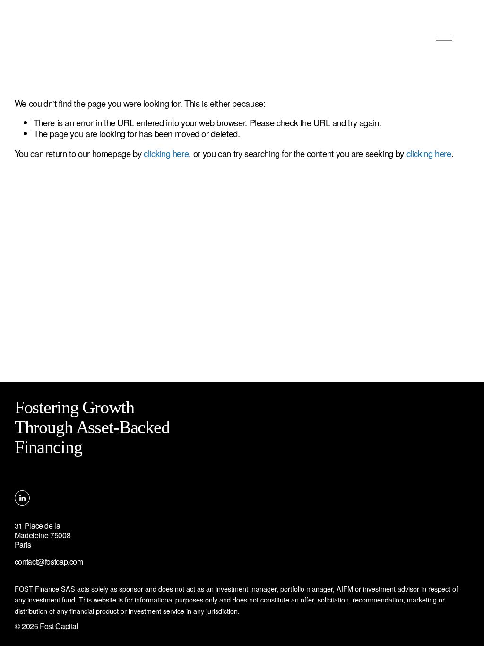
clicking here (166, 153)
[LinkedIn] (22, 498)
